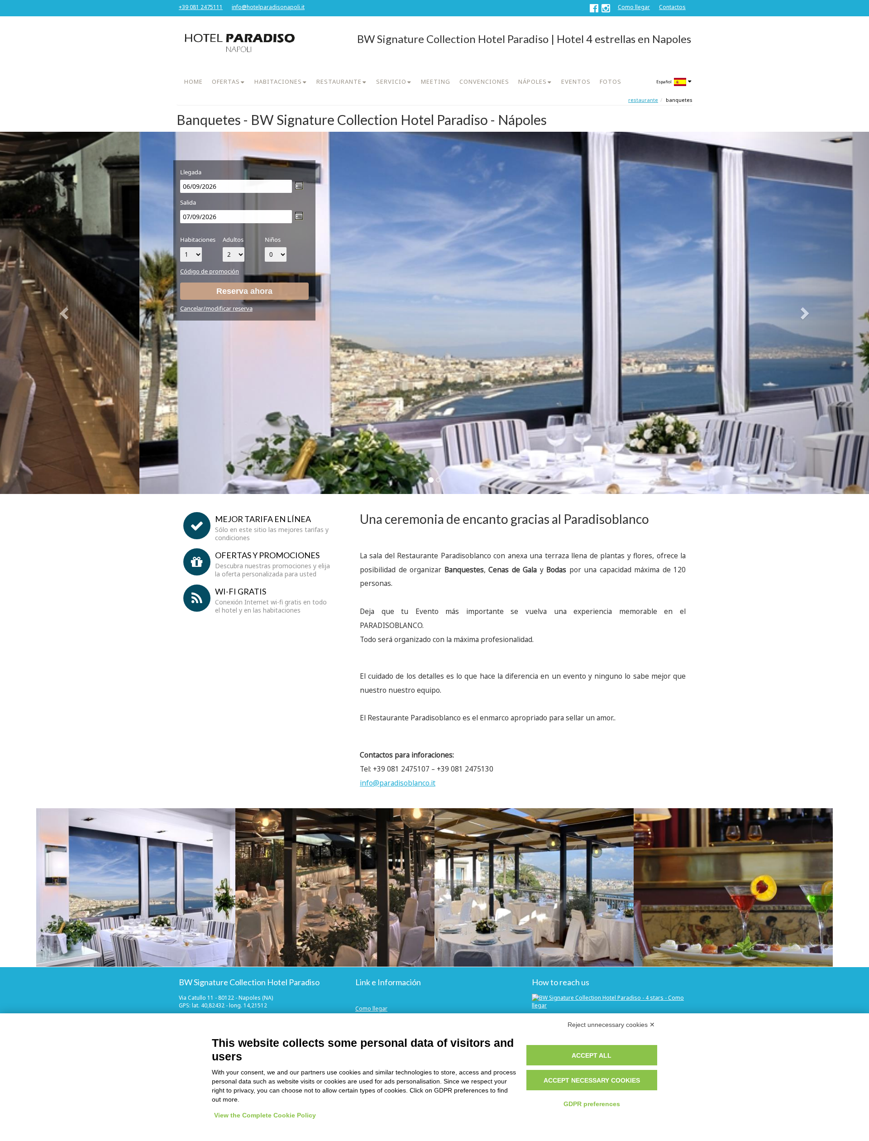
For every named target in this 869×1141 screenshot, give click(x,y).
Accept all (591, 1055)
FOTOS (610, 81)
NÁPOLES (532, 81)
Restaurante (643, 99)
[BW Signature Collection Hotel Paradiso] (238, 42)
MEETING (435, 81)
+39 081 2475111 (201, 7)
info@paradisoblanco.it (397, 783)
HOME (193, 81)
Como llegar (634, 7)
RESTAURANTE (339, 81)
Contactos (672, 7)
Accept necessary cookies (592, 1080)
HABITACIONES (278, 81)
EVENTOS (576, 81)
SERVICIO (391, 81)
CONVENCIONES (484, 81)
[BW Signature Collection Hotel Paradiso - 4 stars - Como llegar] (611, 1001)
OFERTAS (226, 81)
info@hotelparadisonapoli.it (268, 7)
